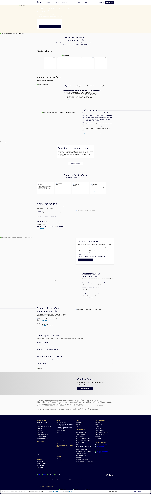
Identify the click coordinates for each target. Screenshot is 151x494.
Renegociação (40, 467)
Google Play (44, 325)
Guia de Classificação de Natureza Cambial (84, 461)
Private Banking (40, 428)
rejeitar (70, 491)
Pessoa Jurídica (98, 422)
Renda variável (40, 432)
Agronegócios (98, 438)
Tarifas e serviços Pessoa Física (82, 455)
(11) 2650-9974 (61, 425)
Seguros (39, 454)
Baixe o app (85, 260)
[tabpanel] (85, 95)
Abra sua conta (109, 2)
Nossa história (78, 424)
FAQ (57, 436)
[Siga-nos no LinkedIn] (39, 475)
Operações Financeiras (80, 436)
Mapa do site (78, 426)
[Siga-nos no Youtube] (48, 475)
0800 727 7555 (60, 453)
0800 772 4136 (61, 449)
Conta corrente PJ (99, 428)
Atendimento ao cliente (61, 422)
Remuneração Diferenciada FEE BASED (84, 451)
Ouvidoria (58, 438)
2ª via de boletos (40, 465)
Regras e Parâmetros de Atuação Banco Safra (84, 447)
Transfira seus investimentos (43, 438)
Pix (38, 456)
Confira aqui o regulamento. (70, 99)
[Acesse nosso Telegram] (52, 475)
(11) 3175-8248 (61, 428)
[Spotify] (60, 475)
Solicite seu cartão (49, 26)
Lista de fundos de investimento (44, 426)
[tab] (67, 86)
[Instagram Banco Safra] (44, 475)
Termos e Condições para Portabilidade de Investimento (84, 464)
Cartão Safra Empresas (99, 430)
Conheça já (75, 191)
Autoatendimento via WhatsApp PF (65, 424)
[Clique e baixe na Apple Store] (104, 446)
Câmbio (38, 452)
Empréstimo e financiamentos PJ (102, 432)
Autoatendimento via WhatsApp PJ (64, 427)
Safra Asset (39, 424)
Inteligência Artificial (41, 436)
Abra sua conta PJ (98, 424)
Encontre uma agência (61, 430)
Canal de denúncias (60, 440)
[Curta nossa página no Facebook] (57, 475)
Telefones (58, 432)
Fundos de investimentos (42, 434)
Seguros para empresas (100, 434)
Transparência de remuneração (82, 459)
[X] (54, 475)
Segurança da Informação (81, 453)
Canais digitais (59, 434)
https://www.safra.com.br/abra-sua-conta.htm (91, 399)
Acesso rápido (40, 461)
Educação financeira (61, 458)
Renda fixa (39, 430)
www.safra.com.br (58, 410)
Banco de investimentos (81, 432)
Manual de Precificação (80, 434)
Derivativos (97, 436)
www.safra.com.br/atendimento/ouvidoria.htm (47, 410)
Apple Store (51, 325)
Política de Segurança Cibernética (83, 440)
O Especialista (59, 460)
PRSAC (77, 444)
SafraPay (97, 426)
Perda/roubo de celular (42, 463)
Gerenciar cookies (113, 491)
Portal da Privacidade (80, 442)
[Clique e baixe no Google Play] (104, 445)
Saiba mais (40, 218)
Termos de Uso (79, 457)
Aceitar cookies (137, 491)
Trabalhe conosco (79, 422)
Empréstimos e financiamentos (43, 450)
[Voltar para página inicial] (40, 2)
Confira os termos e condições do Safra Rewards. (93, 133)
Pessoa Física (40, 446)
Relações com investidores (81, 449)
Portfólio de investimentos (42, 422)
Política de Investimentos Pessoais (83, 438)
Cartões (38, 448)
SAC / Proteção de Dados (62, 448)
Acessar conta (101, 2)
